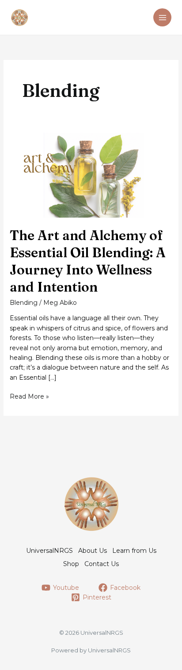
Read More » (29, 396)
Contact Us (101, 564)
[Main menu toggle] (162, 17)
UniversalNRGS (49, 551)
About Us (92, 551)
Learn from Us (134, 551)
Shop (71, 564)
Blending (24, 303)
